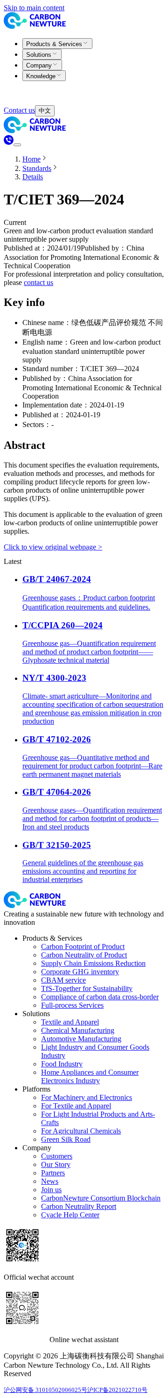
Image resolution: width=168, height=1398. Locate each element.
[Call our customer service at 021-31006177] (9, 142)
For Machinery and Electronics (86, 1097)
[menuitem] (57, 43)
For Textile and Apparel (76, 1106)
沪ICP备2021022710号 (117, 1389)
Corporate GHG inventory (80, 972)
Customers (56, 1156)
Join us (51, 1190)
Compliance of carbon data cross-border (100, 997)
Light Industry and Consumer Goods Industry (95, 1051)
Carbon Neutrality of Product (84, 955)
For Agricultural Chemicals (81, 1131)
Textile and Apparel (70, 1022)
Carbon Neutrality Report (78, 1206)
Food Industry (62, 1064)
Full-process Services (72, 1005)
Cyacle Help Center (70, 1215)
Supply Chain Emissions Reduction (93, 963)
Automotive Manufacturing (81, 1039)
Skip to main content (34, 8)
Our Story (55, 1164)
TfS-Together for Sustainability (87, 988)
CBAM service (63, 980)
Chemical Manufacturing (77, 1030)
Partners (53, 1173)
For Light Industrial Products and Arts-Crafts (98, 1118)
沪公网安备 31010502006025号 (45, 1389)
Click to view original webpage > (53, 547)
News (49, 1181)
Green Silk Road (66, 1139)
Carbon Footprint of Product (83, 946)
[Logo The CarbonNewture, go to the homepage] (36, 26)
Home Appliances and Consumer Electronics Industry (90, 1076)
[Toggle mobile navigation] (17, 144)
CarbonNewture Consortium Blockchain (101, 1198)
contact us (38, 282)
